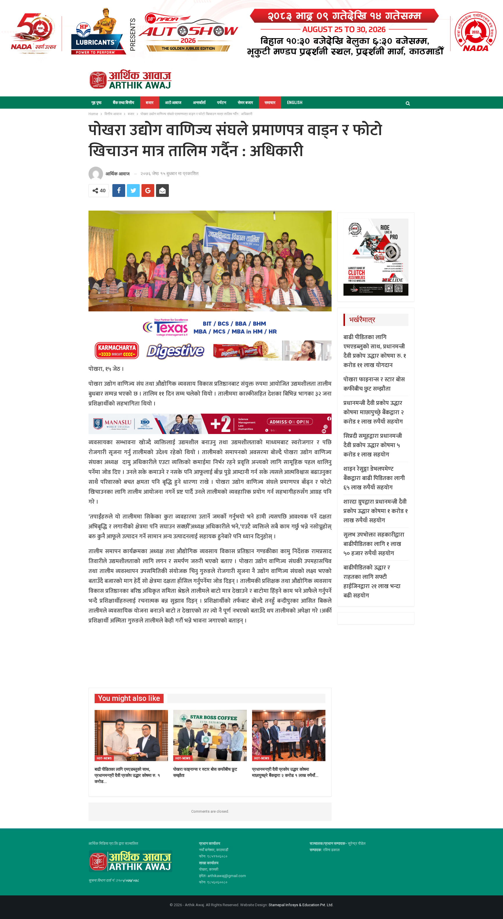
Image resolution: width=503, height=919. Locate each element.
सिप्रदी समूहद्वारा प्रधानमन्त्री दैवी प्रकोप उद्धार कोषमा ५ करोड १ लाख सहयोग (372, 445)
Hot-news (104, 758)
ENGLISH (294, 102)
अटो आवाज (173, 102)
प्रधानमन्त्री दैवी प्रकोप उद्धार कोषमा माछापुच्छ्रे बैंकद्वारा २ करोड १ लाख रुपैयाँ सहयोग (373, 412)
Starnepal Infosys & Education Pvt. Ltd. (301, 905)
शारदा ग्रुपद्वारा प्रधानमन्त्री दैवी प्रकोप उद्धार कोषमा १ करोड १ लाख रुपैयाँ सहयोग (375, 511)
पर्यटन (221, 102)
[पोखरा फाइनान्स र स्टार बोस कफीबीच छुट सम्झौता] (210, 735)
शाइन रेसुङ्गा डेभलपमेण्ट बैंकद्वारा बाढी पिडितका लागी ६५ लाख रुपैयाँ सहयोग (374, 478)
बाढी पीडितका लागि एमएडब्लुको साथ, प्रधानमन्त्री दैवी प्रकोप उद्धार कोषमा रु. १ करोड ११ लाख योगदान (374, 351)
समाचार (270, 102)
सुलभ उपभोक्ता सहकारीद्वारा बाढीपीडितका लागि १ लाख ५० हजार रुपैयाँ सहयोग (373, 544)
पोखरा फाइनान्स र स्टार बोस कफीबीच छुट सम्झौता (374, 384)
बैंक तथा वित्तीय (123, 102)
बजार (149, 102)
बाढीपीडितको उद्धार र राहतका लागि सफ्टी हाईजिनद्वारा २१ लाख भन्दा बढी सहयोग (372, 582)
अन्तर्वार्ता (199, 102)
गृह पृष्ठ (96, 102)
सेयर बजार (245, 102)
